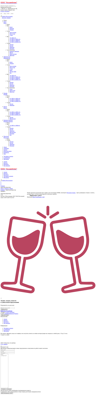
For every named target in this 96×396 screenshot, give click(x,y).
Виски (5, 106)
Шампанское (7, 56)
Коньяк (5, 93)
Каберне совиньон (14, 51)
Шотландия (13, 118)
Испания (12, 48)
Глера (11, 89)
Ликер (5, 147)
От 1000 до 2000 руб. (15, 39)
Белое (11, 27)
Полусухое (12, 33)
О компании (7, 157)
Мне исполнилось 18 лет (7, 393)
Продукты (6, 136)
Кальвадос (6, 152)
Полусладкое (13, 32)
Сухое (11, 35)
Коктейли (6, 164)
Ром (5, 153)
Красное (12, 28)
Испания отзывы (71, 192)
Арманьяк (6, 148)
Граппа (5, 149)
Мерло (11, 52)
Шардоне (12, 55)
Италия (11, 44)
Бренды (6, 163)
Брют (11, 70)
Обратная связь (4, 315)
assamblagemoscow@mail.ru (11, 313)
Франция (12, 47)
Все (10, 73)
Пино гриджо (13, 54)
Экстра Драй (13, 71)
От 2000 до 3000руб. (15, 40)
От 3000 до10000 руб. (15, 42)
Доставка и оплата (8, 156)
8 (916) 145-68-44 (5, 11)
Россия (11, 46)
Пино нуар (12, 90)
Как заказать (7, 165)
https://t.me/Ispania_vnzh (38, 197)
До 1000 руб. (13, 38)
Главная (3, 190)
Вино (5, 21)
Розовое (12, 29)
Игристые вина (7, 151)
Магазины (6, 159)
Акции (5, 161)
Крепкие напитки (8, 120)
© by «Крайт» (4, 344)
